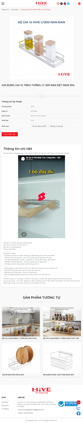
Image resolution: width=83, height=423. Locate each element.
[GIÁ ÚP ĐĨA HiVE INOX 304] (21, 358)
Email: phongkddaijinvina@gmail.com (31, 410)
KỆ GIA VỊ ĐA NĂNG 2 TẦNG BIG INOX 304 (19, 338)
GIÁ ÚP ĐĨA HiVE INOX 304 (13, 375)
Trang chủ (5, 9)
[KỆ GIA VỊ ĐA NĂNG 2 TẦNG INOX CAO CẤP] (62, 321)
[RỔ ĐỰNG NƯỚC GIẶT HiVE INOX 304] (62, 358)
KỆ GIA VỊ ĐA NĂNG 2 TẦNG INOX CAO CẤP (61, 338)
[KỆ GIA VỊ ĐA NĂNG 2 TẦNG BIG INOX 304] (21, 321)
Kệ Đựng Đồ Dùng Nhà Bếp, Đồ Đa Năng (35, 9)
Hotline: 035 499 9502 (25, 413)
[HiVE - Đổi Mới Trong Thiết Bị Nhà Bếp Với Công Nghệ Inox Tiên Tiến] (41, 3)
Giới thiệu (5, 402)
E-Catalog (5, 409)
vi (76, 4)
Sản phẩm (14, 9)
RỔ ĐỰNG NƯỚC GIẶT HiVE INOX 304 (58, 375)
